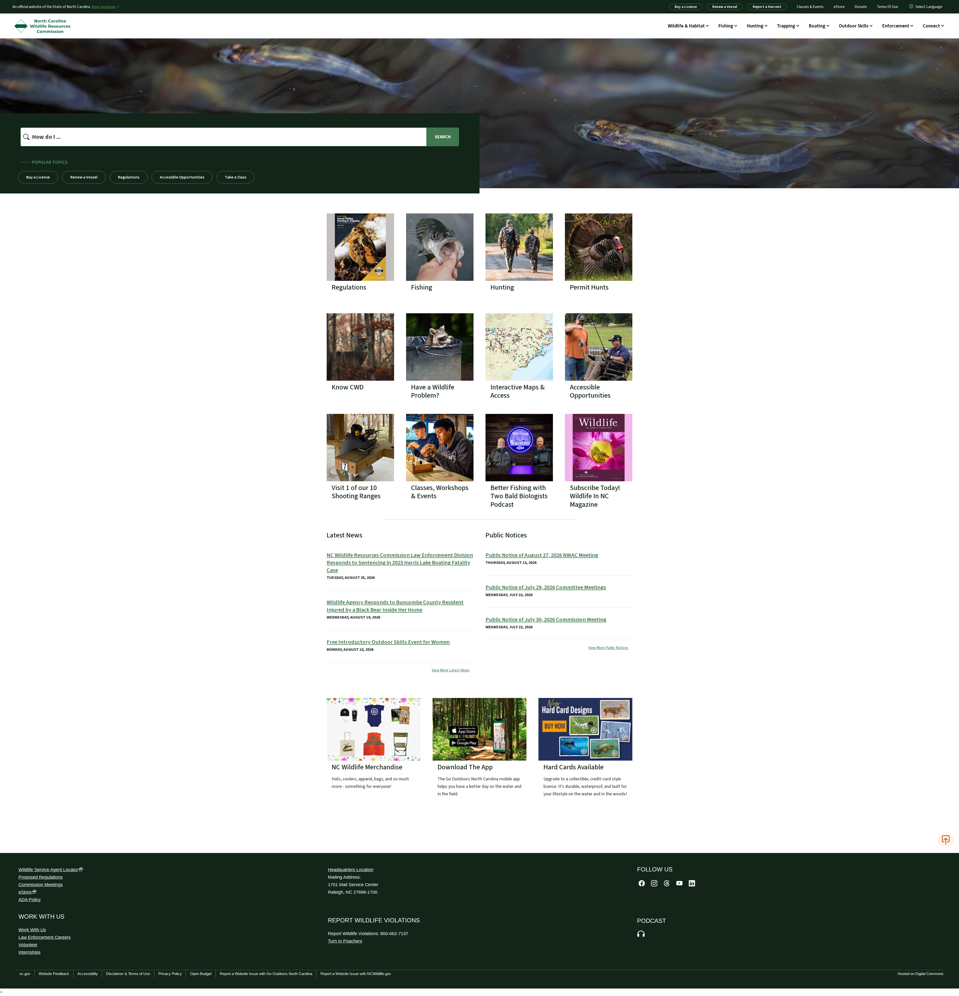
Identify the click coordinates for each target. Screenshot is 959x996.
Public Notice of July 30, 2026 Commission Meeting (545, 620)
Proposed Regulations (40, 877)
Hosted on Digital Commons (921, 974)
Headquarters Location (350, 869)
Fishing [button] (725, 25)
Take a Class (235, 177)
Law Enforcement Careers (44, 937)
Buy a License (686, 6)
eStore (839, 6)
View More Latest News (451, 670)
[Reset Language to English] (911, 6)
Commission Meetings (40, 884)
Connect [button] (931, 25)
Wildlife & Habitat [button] (686, 25)
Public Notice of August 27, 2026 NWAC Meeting (541, 555)
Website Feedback (54, 974)
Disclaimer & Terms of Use (128, 974)
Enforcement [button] (895, 25)
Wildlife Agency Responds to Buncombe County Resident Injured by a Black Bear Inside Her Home (395, 606)
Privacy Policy (170, 974)
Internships (29, 952)
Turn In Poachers (345, 941)
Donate (861, 6)
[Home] (43, 20)
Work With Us (32, 929)
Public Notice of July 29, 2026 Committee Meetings (545, 587)
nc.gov (24, 974)
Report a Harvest (767, 6)
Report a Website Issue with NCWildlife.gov (355, 974)
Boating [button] (817, 25)
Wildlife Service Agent (48, 869)
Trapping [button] (786, 25)
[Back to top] (946, 840)
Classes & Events (810, 6)
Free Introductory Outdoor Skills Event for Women (388, 642)
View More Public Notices (608, 648)
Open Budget (201, 974)
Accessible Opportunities (182, 177)
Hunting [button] (755, 25)
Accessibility (87, 974)
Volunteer (27, 944)
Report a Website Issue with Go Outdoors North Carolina (266, 974)
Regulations (128, 177)
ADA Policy (29, 899)
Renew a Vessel (724, 6)
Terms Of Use (887, 6)
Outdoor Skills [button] (854, 25)
